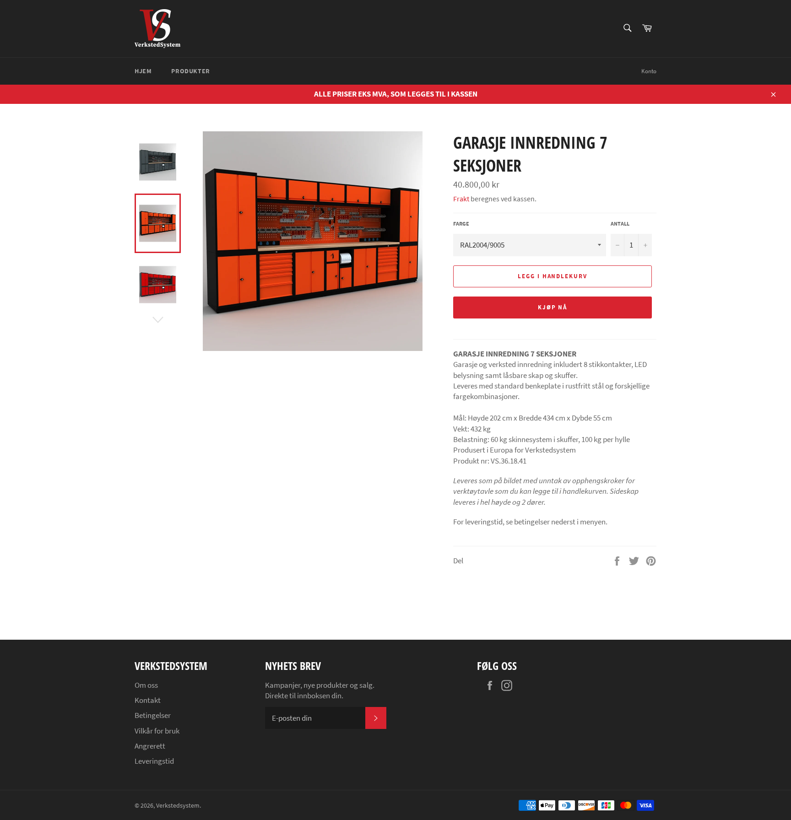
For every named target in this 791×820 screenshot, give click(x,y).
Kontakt (148, 700)
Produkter (190, 71)
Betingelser (153, 715)
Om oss (146, 685)
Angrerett (150, 746)
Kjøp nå (553, 307)
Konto (648, 71)
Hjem (143, 71)
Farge (461, 223)
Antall (620, 223)
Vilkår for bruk (157, 731)
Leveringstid (154, 761)
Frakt (461, 198)
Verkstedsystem (178, 805)
